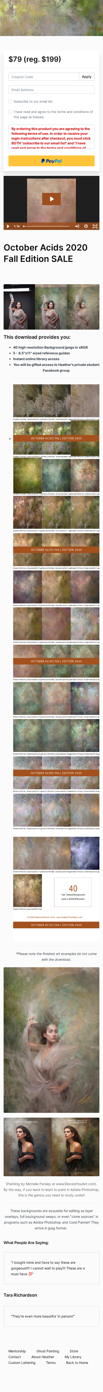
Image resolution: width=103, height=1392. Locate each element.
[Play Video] (7, 226)
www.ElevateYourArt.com (75, 1184)
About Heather (42, 1357)
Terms (51, 1363)
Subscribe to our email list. (33, 101)
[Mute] (76, 226)
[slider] (47, 226)
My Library (73, 1357)
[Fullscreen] (95, 226)
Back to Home (77, 1363)
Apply (87, 76)
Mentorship (17, 1351)
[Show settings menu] (86, 226)
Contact (14, 1357)
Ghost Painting (47, 1351)
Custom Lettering (21, 1363)
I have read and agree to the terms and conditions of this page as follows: (53, 114)
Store (74, 1351)
